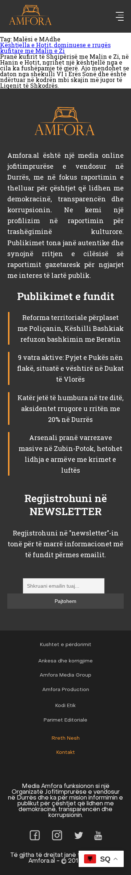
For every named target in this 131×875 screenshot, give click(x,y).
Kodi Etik (65, 705)
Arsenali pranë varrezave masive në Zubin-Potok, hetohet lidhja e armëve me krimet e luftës (70, 454)
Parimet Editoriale (65, 720)
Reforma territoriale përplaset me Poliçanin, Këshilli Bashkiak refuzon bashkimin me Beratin (70, 328)
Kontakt (65, 752)
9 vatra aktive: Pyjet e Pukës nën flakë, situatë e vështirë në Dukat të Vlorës (70, 368)
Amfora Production (65, 689)
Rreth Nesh (66, 738)
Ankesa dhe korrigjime (65, 661)
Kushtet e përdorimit (65, 644)
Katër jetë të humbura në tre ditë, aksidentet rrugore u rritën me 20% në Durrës (70, 408)
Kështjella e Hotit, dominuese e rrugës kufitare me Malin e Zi (55, 47)
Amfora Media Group (65, 675)
